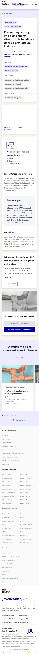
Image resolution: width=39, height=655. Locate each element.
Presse (4, 575)
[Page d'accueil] (20, 4)
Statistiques (5, 582)
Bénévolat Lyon (6, 485)
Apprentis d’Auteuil (8, 543)
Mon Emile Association (26, 539)
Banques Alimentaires (8, 514)
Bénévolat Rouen (7, 478)
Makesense (5, 517)
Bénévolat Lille (24, 475)
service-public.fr (7, 619)
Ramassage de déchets (9, 446)
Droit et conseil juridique (9, 457)
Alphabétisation (7, 443)
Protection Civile (7, 539)
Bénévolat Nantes (25, 500)
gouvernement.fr (24, 615)
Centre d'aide (6, 553)
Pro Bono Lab (24, 543)
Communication (7, 567)
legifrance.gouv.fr (8, 615)
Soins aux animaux (7, 439)
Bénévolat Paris (6, 475)
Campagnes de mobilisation (10, 578)
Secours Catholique (26, 528)
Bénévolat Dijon (24, 493)
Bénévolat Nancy (7, 500)
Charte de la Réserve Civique (10, 557)
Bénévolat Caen (24, 503)
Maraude (5, 435)
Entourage (23, 535)
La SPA (4, 525)
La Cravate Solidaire (26, 525)
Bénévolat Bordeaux (8, 496)
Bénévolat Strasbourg (8, 493)
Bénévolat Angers (25, 496)
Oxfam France (24, 514)
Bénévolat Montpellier (26, 485)
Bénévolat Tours (7, 489)
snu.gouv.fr (6, 622)
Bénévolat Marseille (25, 489)
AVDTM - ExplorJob (8, 521)
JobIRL (22, 521)
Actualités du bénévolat (9, 564)
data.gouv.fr (21, 619)
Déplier (7, 277)
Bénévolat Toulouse (26, 478)
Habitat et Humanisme (9, 535)
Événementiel (6, 464)
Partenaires (5, 571)
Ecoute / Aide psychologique (10, 461)
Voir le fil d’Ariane (7, 13)
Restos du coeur (25, 532)
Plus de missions (18, 420)
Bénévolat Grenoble (26, 482)
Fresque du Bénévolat (8, 560)
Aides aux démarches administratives (13, 453)
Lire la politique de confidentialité (11, 646)
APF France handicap (8, 532)
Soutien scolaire (7, 450)
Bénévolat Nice (6, 503)
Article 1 (22, 517)
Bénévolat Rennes (7, 482)
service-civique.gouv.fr (21, 622)
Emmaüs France (6, 528)
